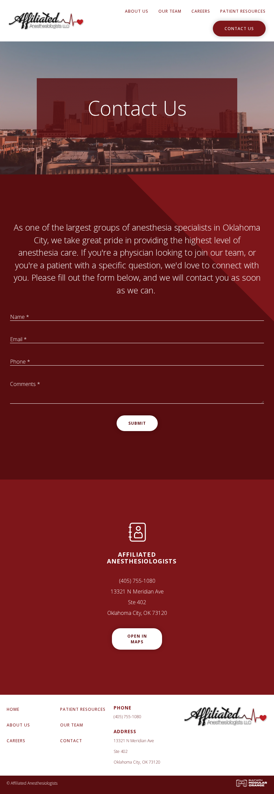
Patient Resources (243, 11)
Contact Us (239, 28)
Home (13, 709)
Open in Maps (137, 639)
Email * (18, 339)
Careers (200, 11)
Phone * (20, 361)
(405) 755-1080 (137, 580)
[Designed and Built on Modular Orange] (251, 783)
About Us (136, 11)
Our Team (169, 11)
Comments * (25, 384)
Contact (71, 741)
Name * (19, 316)
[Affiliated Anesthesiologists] (46, 20)
